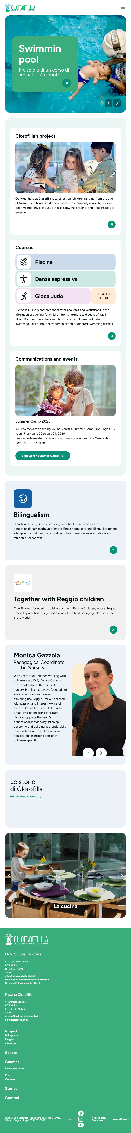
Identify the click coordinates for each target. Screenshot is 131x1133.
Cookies (124, 1119)
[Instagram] (81, 1119)
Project (11, 1031)
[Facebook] (81, 1113)
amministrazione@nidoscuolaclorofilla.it (27, 979)
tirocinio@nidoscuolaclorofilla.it (22, 983)
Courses (12, 1062)
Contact (12, 1097)
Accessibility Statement (99, 1119)
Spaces (11, 1052)
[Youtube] (81, 1125)
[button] (108, 103)
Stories (11, 1088)
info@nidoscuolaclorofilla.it (20, 976)
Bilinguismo (12, 1035)
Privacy (116, 1119)
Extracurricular (14, 1068)
